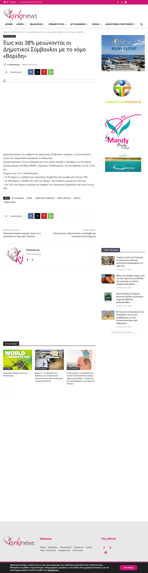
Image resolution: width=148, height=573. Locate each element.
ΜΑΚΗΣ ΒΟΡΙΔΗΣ (64, 198)
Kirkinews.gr (14, 64)
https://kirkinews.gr (33, 254)
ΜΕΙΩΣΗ (77, 198)
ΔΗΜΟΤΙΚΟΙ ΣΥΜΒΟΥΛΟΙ (45, 198)
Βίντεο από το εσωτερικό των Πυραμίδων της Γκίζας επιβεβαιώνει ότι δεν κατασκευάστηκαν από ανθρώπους (130, 317)
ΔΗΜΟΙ (29, 198)
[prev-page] (5, 391)
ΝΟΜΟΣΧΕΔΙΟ (9, 202)
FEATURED (7, 369)
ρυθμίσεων (53, 570)
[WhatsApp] (51, 72)
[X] (122, 2)
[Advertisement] (123, 194)
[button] (141, 24)
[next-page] (9, 391)
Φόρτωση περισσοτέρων (122, 332)
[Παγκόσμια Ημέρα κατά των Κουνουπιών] (17, 360)
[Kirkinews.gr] (20, 14)
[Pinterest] (44, 72)
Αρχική (6, 32)
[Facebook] (117, 2)
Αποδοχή (128, 567)
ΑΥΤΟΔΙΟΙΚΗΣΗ (17, 32)
